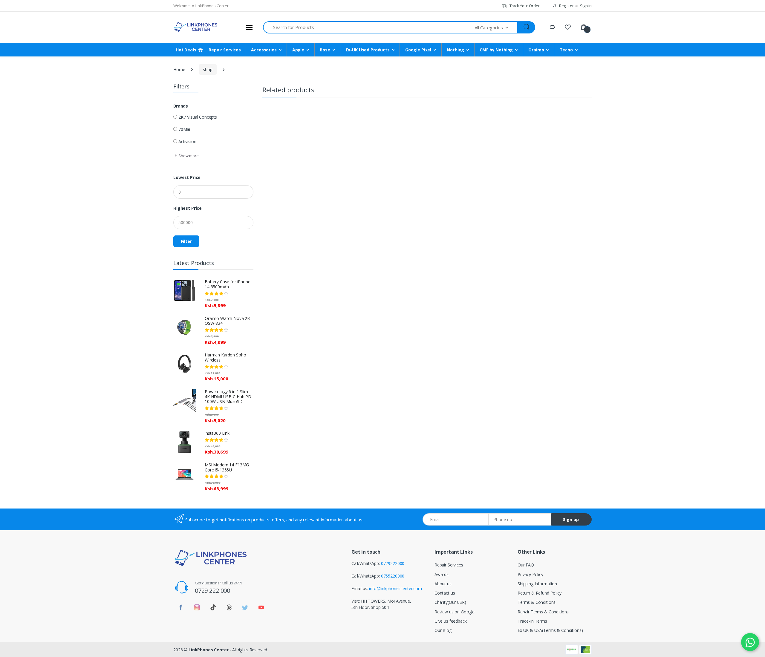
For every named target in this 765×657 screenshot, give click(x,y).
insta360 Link (217, 433)
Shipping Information (537, 583)
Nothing (455, 50)
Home (179, 69)
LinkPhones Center (209, 650)
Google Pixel (418, 50)
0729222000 (393, 563)
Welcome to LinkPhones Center (201, 5)
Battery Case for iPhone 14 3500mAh (227, 284)
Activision (187, 141)
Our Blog (443, 630)
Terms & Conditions (537, 602)
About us (443, 583)
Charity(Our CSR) (450, 602)
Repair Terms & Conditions (543, 612)
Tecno (566, 50)
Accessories (263, 50)
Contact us (444, 593)
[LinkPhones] (195, 27)
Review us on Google (454, 612)
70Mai (184, 129)
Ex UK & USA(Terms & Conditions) (550, 630)
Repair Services (448, 565)
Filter (186, 241)
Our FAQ (526, 565)
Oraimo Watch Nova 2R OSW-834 (227, 321)
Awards (441, 574)
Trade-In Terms (532, 621)
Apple (298, 50)
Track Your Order (524, 5)
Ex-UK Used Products (368, 50)
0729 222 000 (212, 590)
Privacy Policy (530, 574)
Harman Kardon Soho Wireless (225, 357)
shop (207, 69)
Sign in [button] (586, 5)
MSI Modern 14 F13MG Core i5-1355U (227, 467)
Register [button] (566, 5)
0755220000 (393, 576)
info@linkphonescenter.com (395, 588)
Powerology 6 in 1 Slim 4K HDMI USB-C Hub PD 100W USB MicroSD (228, 397)
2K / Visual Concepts (197, 117)
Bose (325, 50)
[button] (496, 27)
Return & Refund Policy (539, 593)
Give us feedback (450, 621)
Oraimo (536, 50)
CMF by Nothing (496, 50)
